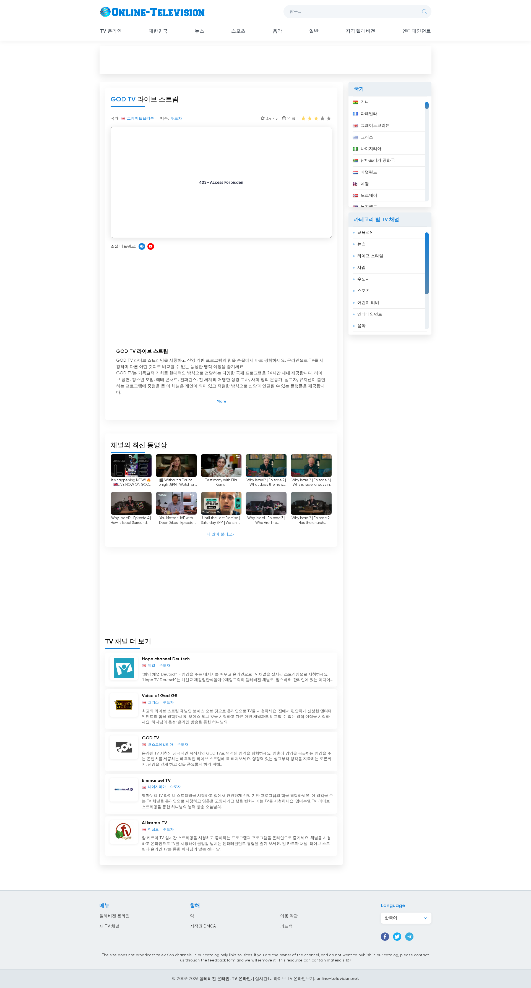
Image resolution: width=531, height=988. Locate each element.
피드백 (286, 926)
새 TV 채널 (109, 926)
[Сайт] (142, 246)
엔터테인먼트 (416, 31)
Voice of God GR (160, 696)
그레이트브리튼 (375, 126)
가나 (365, 102)
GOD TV (150, 738)
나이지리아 (371, 149)
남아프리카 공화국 (378, 160)
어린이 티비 (368, 303)
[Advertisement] (265, 59)
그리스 (367, 137)
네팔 (365, 184)
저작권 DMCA (203, 926)
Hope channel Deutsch (166, 659)
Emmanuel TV (156, 781)
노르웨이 (369, 195)
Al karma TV (154, 823)
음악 (277, 31)
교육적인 (365, 232)
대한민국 (158, 31)
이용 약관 (289, 916)
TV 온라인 (111, 31)
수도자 (363, 279)
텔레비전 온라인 (115, 916)
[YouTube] (150, 246)
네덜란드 (369, 172)
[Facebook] (385, 936)
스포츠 (238, 31)
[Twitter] (397, 936)
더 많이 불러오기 (221, 534)
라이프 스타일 (370, 256)
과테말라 (369, 114)
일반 (314, 31)
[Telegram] (409, 936)
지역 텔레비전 (360, 31)
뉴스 (199, 31)
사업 (361, 268)
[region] (389, 151)
